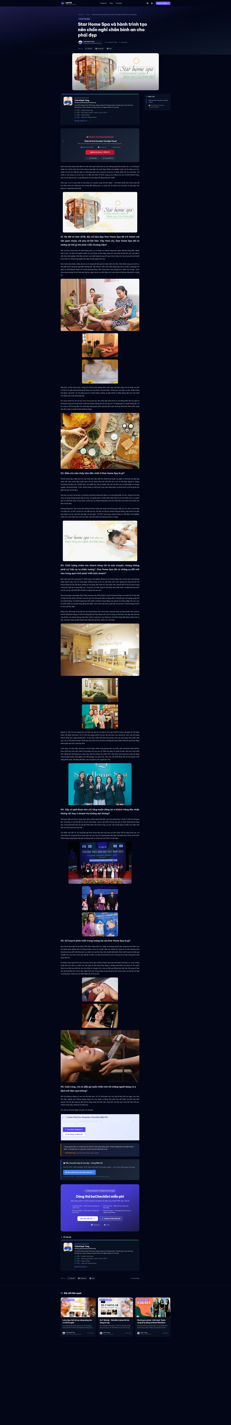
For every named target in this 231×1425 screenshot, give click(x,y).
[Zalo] (151, 3)
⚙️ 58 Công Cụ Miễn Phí (74, 1134)
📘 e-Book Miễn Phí (108, 158)
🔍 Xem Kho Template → (74, 1129)
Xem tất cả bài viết (80, 121)
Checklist (119, 3)
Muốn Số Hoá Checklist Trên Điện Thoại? (158, 101)
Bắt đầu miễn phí (86, 1219)
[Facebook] (147, 3)
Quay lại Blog (135, 1278)
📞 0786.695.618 (92, 158)
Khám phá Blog (162, 3)
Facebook (96, 1225)
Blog (111, 3)
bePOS (70, 183)
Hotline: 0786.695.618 (112, 1219)
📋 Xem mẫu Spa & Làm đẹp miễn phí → (79, 1172)
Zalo (107, 1225)
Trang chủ (103, 3)
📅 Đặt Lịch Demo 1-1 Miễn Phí (100, 152)
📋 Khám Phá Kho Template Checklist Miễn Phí (156, 106)
